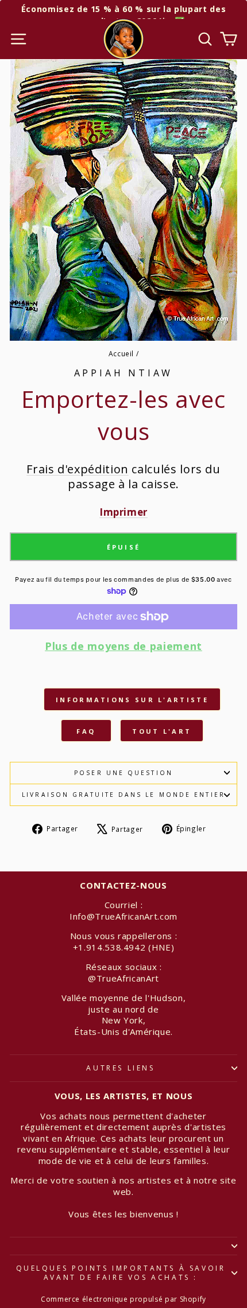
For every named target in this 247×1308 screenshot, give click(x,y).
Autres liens (120, 1068)
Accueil (121, 353)
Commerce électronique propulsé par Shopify (123, 1299)
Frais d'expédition (77, 469)
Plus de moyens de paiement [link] (123, 646)
